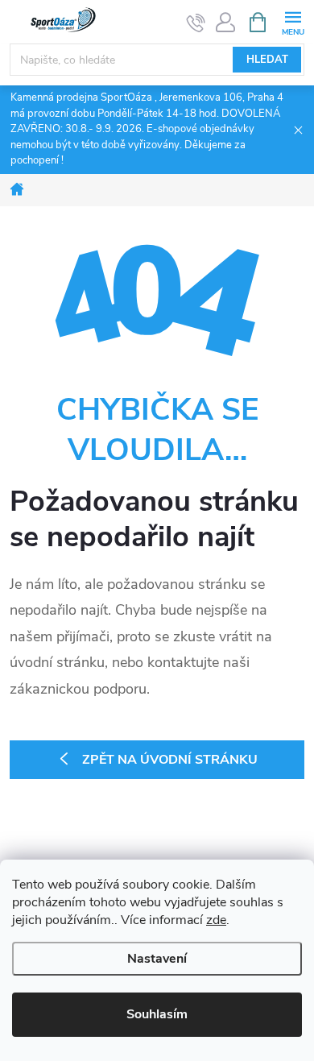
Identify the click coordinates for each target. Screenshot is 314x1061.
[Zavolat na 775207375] (196, 22)
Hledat (267, 59)
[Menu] (292, 21)
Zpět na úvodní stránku (170, 760)
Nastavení (157, 959)
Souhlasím (157, 1014)
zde (216, 920)
